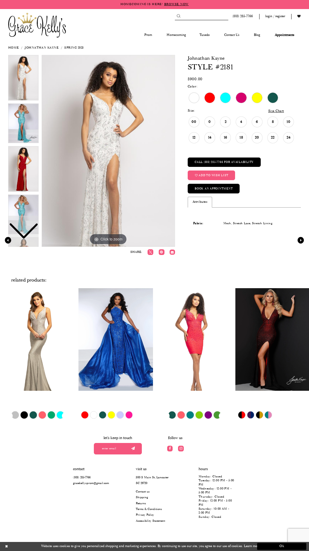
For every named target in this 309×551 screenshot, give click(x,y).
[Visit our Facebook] (170, 448)
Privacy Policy (145, 515)
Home (13, 47)
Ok (282, 546)
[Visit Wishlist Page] (299, 16)
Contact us (143, 491)
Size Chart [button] (276, 111)
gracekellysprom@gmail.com (91, 483)
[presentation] (37, 339)
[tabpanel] (108, 151)
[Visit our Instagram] (181, 448)
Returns (141, 503)
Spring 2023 (74, 47)
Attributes (200, 202)
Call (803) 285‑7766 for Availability (224, 162)
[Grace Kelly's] (37, 25)
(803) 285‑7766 (82, 477)
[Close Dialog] (27, 546)
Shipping (142, 497)
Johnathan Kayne (42, 47)
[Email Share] (172, 252)
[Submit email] (133, 449)
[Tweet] (150, 252)
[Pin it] (161, 252)
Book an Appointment (214, 188)
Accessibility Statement (150, 521)
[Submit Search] (178, 16)
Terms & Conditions (149, 509)
